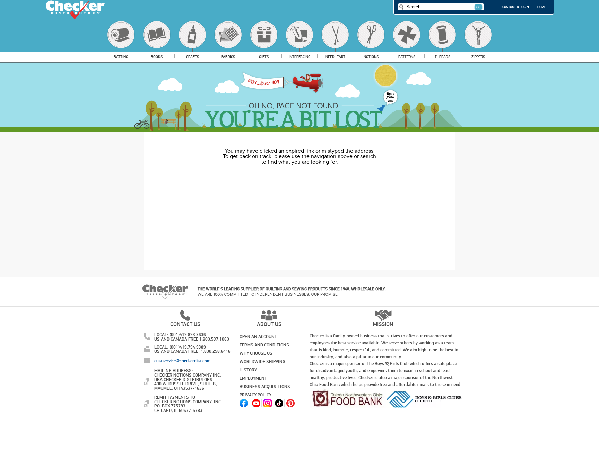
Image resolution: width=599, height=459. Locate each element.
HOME (541, 7)
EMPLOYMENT (253, 378)
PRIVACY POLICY (255, 395)
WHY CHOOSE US (256, 353)
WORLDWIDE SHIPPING (262, 361)
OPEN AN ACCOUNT (258, 337)
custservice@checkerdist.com (182, 361)
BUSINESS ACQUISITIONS (265, 386)
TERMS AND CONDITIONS (264, 345)
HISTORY (248, 370)
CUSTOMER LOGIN (515, 7)
